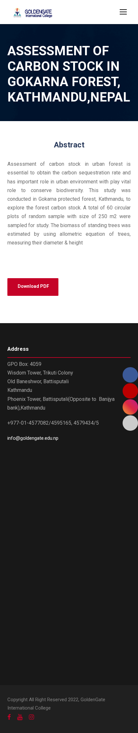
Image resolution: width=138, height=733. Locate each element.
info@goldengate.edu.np (32, 438)
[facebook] (9, 717)
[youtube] (19, 717)
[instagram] (31, 717)
